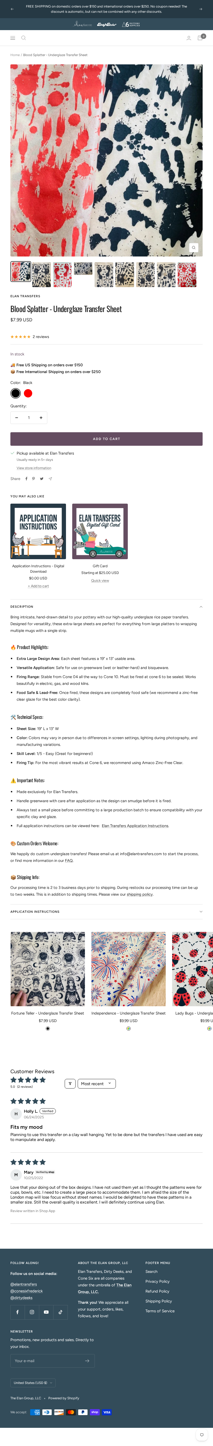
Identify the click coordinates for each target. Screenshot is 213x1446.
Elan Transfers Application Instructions (135, 825)
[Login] (189, 38)
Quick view (100, 580)
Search (151, 1271)
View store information (34, 468)
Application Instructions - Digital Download (38, 569)
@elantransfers (23, 1284)
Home (15, 55)
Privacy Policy (157, 1281)
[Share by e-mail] (50, 479)
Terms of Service (160, 1311)
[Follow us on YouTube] (46, 1312)
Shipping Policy (158, 1301)
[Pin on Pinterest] (33, 479)
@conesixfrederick (26, 1291)
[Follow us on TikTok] (60, 1312)
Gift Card (100, 566)
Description (21, 607)
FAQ (69, 860)
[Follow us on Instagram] (32, 1312)
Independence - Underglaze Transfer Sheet (128, 1013)
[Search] (23, 38)
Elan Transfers (25, 296)
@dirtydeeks (21, 1297)
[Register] (87, 1361)
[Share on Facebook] (26, 479)
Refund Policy (157, 1291)
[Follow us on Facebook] (17, 1312)
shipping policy (140, 894)
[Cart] (200, 38)
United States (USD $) (30, 1383)
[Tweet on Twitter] (41, 479)
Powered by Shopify (63, 1398)
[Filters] (70, 1084)
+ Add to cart (38, 586)
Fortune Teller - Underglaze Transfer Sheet (47, 1013)
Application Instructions (34, 912)
